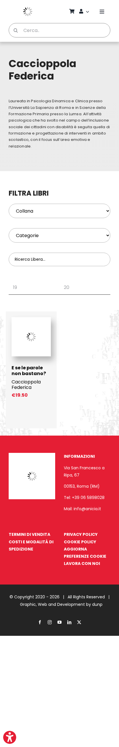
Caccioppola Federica (26, 385)
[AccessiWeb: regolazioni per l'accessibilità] (9, 737)
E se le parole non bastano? (29, 370)
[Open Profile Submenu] (88, 11)
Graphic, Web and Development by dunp (61, 604)
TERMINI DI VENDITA (29, 534)
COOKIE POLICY (80, 542)
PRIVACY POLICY (81, 534)
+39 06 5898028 (88, 497)
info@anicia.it (87, 509)
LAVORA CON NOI (82, 563)
